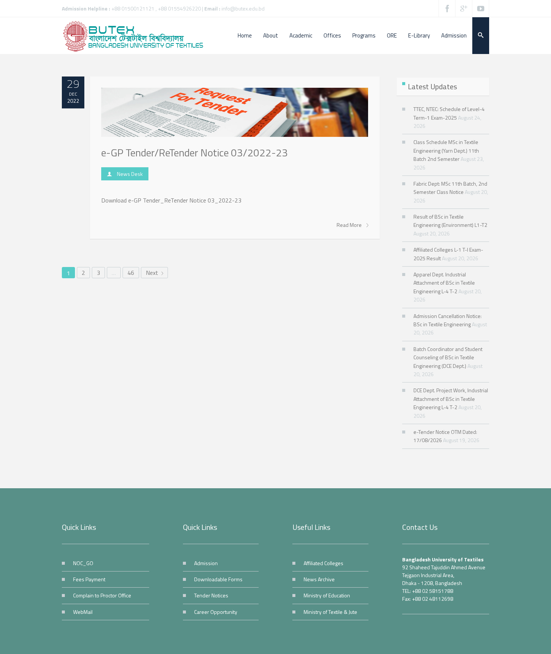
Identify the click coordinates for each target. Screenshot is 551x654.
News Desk (130, 174)
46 (130, 272)
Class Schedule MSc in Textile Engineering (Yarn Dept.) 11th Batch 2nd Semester (446, 150)
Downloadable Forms (218, 579)
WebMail (83, 612)
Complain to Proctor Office (102, 595)
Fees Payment (89, 579)
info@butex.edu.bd (243, 8)
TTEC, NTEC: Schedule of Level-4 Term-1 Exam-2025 (449, 113)
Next (153, 272)
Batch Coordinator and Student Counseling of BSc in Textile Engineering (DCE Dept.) (447, 357)
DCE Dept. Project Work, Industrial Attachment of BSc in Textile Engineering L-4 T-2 (450, 398)
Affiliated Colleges (323, 563)
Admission (206, 563)
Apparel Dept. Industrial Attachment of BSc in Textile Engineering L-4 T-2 (444, 282)
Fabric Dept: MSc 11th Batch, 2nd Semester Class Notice (450, 188)
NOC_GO (83, 563)
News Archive (319, 579)
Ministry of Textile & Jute (330, 612)
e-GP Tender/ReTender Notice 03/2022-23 (194, 152)
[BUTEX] (137, 35)
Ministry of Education (327, 595)
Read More (350, 225)
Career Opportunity (215, 612)
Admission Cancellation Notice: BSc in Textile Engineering (447, 320)
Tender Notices (211, 595)
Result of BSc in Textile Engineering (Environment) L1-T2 (450, 221)
